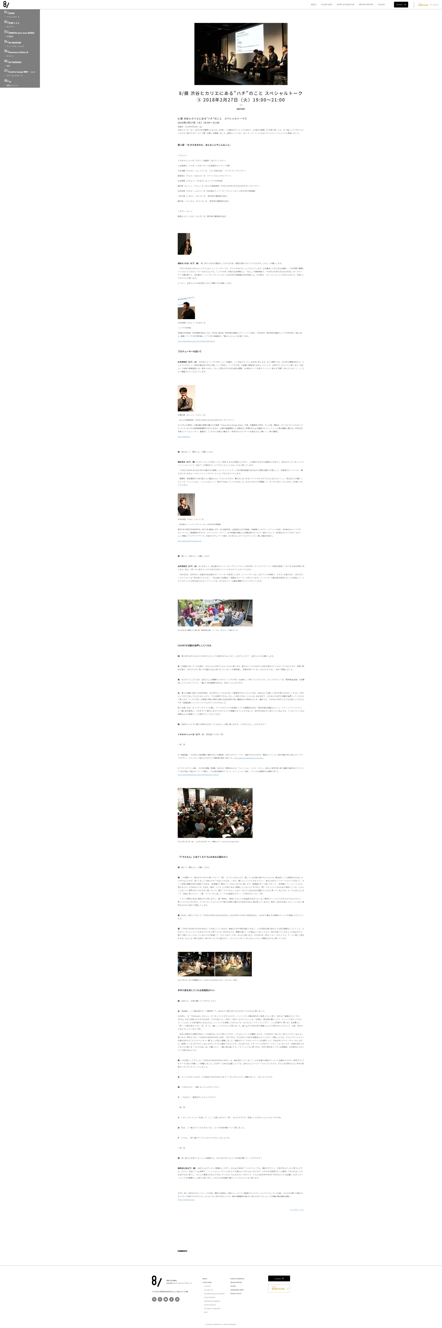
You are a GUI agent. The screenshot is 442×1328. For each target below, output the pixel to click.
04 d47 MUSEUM (209, 1297)
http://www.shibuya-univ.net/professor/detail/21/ (196, 341)
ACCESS (381, 4)
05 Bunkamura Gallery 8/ (212, 1301)
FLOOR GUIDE (326, 4)
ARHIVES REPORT (366, 4)
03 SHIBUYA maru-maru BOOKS (214, 1294)
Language (435, 4)
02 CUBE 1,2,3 (208, 1290)
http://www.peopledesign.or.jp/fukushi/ (248, 758)
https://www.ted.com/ (186, 1199)
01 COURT (207, 1286)
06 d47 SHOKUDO (210, 1305)
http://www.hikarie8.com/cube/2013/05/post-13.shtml (198, 774)
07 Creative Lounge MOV (212, 1308)
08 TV (206, 1312)
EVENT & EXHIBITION (345, 4)
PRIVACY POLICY (235, 1293)
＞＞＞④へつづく (297, 1209)
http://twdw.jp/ (184, 436)
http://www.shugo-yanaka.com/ (190, 541)
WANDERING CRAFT (237, 1290)
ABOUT (314, 4)
